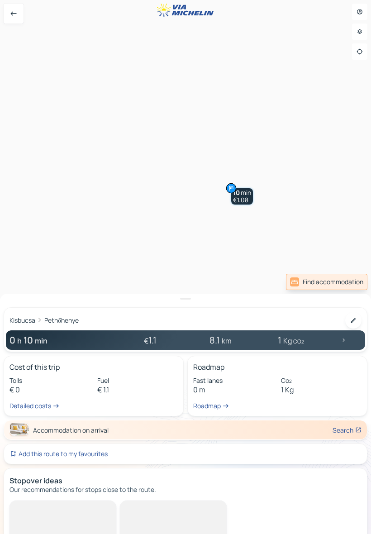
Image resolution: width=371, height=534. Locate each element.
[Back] (14, 14)
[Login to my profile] (359, 12)
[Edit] (353, 320)
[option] (48, 508)
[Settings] (359, 32)
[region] (185, 267)
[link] (326, 282)
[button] (242, 196)
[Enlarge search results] (185, 299)
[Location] (359, 51)
